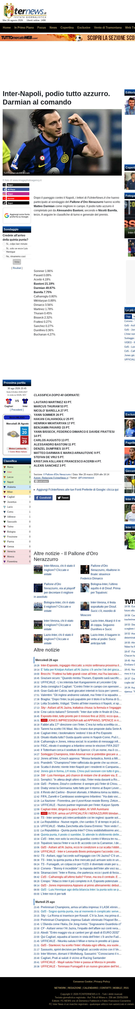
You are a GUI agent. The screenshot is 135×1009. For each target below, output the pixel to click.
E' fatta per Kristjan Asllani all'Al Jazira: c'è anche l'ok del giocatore (82, 669)
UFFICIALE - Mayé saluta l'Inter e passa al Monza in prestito (78, 962)
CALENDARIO (90, 988)
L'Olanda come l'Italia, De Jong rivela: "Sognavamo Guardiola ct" (81, 924)
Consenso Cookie (82, 981)
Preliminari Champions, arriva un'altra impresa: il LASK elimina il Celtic (85, 907)
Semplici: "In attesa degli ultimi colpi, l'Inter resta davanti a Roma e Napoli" (87, 779)
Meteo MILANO (16, 417)
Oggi (128, 316)
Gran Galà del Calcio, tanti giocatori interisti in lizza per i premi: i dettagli (85, 690)
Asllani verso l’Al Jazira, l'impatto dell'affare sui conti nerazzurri (83, 928)
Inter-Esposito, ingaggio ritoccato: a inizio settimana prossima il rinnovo (85, 665)
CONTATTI (105, 988)
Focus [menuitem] (41, 27)
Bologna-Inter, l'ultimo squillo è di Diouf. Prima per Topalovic (105, 588)
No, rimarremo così (16, 256)
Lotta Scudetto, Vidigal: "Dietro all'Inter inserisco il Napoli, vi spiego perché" (88, 703)
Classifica (10, 461)
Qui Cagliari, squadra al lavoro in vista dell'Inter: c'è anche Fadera (82, 936)
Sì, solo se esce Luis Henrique (17, 250)
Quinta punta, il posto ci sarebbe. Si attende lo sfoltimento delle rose (83, 834)
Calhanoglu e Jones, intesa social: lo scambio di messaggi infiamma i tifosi (87, 741)
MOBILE (117, 988)
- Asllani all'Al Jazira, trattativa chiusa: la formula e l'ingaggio (81, 707)
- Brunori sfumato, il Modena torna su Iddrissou (82, 792)
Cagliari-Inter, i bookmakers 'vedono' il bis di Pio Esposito (76, 733)
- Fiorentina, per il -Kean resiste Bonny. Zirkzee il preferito (87, 800)
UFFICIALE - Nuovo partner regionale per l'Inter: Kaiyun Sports (80, 804)
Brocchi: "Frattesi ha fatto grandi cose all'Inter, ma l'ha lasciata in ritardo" (85, 673)
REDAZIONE (74, 988)
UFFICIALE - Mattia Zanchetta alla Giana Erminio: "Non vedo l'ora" (82, 826)
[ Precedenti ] (17, 409)
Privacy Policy (102, 981)
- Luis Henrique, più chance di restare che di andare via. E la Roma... (86, 775)
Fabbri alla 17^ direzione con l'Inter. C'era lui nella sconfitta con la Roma (85, 724)
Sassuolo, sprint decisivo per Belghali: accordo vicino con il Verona (82, 949)
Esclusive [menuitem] (83, 27)
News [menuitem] (53, 27)
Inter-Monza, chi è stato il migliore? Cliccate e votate (59, 570)
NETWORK (60, 988)
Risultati (17, 268)
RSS (126, 988)
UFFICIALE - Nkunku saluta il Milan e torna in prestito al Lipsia (80, 941)
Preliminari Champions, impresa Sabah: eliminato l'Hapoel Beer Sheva (85, 919)
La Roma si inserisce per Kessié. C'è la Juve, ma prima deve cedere (87, 915)
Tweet (65, 497)
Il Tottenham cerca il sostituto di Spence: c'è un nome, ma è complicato (84, 749)
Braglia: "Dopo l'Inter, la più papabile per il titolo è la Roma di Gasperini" (85, 699)
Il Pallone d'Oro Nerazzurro (57, 474)
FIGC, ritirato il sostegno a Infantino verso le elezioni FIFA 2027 (80, 745)
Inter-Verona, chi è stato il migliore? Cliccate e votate (58, 625)
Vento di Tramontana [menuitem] (108, 27)
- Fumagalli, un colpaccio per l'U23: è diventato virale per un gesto (84, 864)
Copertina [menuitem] (67, 27)
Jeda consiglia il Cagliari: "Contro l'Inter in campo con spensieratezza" (84, 686)
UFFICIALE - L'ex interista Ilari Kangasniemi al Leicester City (79, 682)
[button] (17, 262)
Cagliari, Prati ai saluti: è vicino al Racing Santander (73, 957)
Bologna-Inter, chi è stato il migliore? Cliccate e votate (59, 606)
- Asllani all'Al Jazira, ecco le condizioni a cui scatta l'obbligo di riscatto (88, 847)
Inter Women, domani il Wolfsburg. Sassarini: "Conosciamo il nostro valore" (87, 953)
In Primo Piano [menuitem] (24, 27)
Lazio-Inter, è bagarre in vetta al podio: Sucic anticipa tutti (105, 639)
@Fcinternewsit (86, 477)
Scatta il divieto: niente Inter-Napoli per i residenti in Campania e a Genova (87, 766)
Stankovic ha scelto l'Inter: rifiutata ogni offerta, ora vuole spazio (84, 945)
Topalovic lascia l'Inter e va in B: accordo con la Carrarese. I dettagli (83, 843)
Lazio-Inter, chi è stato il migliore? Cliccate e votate (58, 639)
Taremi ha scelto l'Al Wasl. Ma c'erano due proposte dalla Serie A (81, 728)
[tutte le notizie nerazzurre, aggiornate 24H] (25, 11)
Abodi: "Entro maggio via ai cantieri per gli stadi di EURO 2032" (80, 932)
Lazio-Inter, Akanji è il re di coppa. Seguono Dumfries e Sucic (105, 625)
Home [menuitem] (7, 27)
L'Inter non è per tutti (53, 893)
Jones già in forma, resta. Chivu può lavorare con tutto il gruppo (82, 771)
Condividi (45, 497)
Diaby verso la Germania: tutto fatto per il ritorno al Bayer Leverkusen (83, 788)
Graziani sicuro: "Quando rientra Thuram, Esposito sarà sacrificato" (82, 678)
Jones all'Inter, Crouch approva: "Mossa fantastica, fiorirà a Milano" (82, 758)
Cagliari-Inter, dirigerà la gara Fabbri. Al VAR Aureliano (75, 809)
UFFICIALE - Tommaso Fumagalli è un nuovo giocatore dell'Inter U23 (84, 966)
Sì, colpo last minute (16, 244)
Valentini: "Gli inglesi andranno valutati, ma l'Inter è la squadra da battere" (86, 694)
